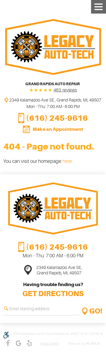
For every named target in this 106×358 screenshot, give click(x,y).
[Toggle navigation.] (98, 7)
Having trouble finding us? (53, 290)
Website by (84, 344)
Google (19, 343)
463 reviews (65, 90)
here (67, 161)
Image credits (49, 344)
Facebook (8, 343)
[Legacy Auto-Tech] (53, 47)
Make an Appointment (58, 129)
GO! (96, 311)
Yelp (29, 343)
